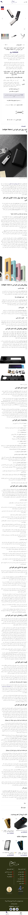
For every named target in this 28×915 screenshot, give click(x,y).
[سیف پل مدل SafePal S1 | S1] (20, 823)
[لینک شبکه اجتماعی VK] (13, 120)
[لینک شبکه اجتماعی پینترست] (11, 120)
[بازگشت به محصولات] (6, 45)
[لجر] (19, 112)
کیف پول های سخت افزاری (14, 184)
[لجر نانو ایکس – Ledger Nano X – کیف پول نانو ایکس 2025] (20, 845)
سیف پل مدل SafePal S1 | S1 (21, 830)
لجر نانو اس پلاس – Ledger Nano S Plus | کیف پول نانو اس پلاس (9, 831)
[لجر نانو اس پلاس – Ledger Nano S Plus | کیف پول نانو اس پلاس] (7, 823)
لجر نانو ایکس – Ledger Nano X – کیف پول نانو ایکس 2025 (22, 853)
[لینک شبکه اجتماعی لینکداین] (9, 120)
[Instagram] (14, 909)
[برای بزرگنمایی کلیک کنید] (24, 29)
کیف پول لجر (19, 45)
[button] (25, 18)
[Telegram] (11, 909)
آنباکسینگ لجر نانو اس (6, 686)
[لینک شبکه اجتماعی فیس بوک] (14, 120)
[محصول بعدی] (4, 45)
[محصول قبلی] (7, 45)
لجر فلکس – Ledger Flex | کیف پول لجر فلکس (8, 853)
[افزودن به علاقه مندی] (16, 819)
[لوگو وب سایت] (14, 2)
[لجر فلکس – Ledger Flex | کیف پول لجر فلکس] (7, 845)
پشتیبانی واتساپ (14, 904)
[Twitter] (17, 909)
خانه (24, 45)
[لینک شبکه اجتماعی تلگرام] (8, 120)
